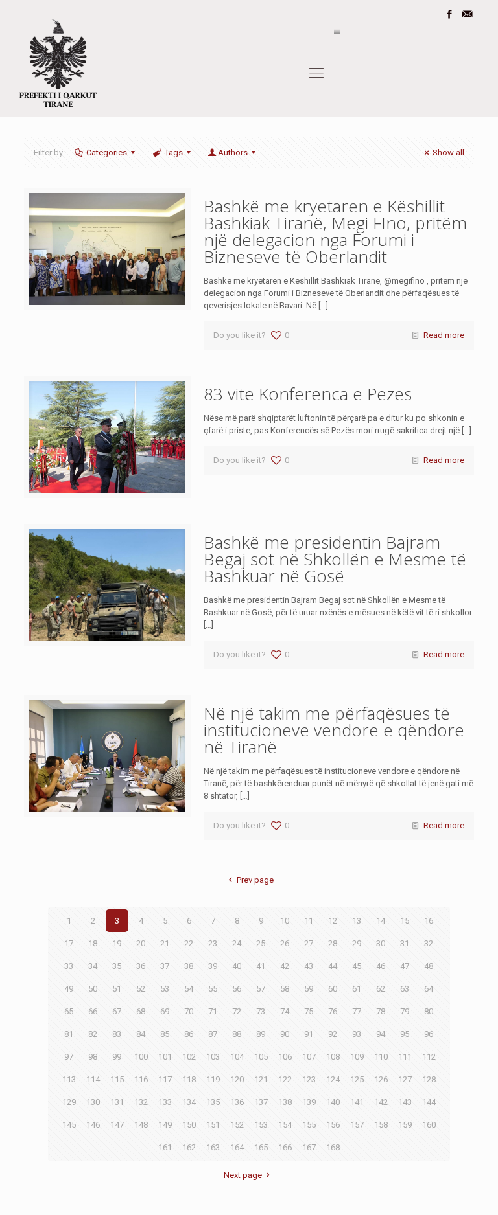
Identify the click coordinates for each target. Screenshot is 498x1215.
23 (212, 943)
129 (69, 1102)
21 (164, 943)
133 (165, 1102)
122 (285, 1079)
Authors (233, 152)
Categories (106, 152)
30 (380, 943)
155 (309, 1125)
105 (261, 1057)
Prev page (255, 880)
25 (260, 943)
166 (285, 1147)
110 (381, 1057)
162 (189, 1147)
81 (68, 1034)
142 (381, 1102)
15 (404, 920)
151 (213, 1125)
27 (308, 943)
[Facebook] (449, 14)
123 (309, 1079)
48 (428, 966)
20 (140, 943)
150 (189, 1125)
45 (356, 966)
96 (428, 1034)
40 (236, 966)
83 (116, 1034)
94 (380, 1034)
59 (308, 989)
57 (260, 989)
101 (165, 1057)
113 (69, 1079)
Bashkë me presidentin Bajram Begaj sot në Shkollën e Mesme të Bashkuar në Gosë (335, 558)
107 (309, 1057)
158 (381, 1125)
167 (309, 1147)
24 (236, 943)
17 (68, 943)
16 (428, 920)
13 (356, 920)
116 (141, 1079)
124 (333, 1079)
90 (284, 1034)
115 (117, 1079)
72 (236, 1011)
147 (117, 1125)
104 (237, 1057)
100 (141, 1057)
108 (333, 1057)
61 (356, 989)
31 (404, 943)
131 (117, 1102)
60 (332, 989)
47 (404, 966)
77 (356, 1011)
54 (188, 989)
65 (68, 1011)
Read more (443, 335)
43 (308, 966)
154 (285, 1125)
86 (188, 1034)
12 (332, 920)
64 (428, 989)
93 (356, 1034)
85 (164, 1034)
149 (165, 1125)
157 (357, 1125)
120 (237, 1079)
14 (380, 920)
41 (260, 966)
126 (381, 1079)
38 (188, 966)
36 (140, 966)
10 (284, 920)
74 (284, 1011)
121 (261, 1079)
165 (261, 1147)
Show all (448, 152)
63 (404, 989)
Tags (174, 152)
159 (405, 1125)
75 (308, 1011)
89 (260, 1034)
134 (189, 1102)
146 (93, 1125)
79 (404, 1011)
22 (188, 943)
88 (236, 1034)
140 (333, 1102)
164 (237, 1147)
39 (212, 966)
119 (213, 1079)
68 (140, 1011)
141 (357, 1102)
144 (429, 1102)
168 (333, 1147)
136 (237, 1102)
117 (165, 1079)
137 (261, 1102)
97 (68, 1057)
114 (93, 1079)
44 (332, 966)
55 (212, 989)
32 (428, 943)
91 (308, 1034)
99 (116, 1057)
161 (165, 1147)
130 (93, 1102)
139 (309, 1102)
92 (332, 1034)
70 (188, 1011)
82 (92, 1034)
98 (92, 1057)
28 (332, 943)
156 (333, 1125)
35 (116, 966)
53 (164, 989)
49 (68, 989)
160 (429, 1125)
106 (285, 1057)
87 (212, 1034)
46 (380, 966)
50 (92, 989)
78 (380, 1011)
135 (213, 1102)
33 (68, 966)
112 (429, 1057)
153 (261, 1125)
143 (405, 1102)
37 (164, 966)
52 (140, 989)
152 (237, 1125)
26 (284, 943)
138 (285, 1102)
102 (189, 1057)
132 (141, 1102)
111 (405, 1057)
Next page (243, 1175)
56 (236, 989)
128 (429, 1079)
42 (284, 966)
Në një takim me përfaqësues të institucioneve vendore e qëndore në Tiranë (334, 729)
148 (141, 1125)
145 (69, 1125)
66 (92, 1011)
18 (92, 943)
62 (380, 989)
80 (428, 1011)
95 (404, 1034)
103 (213, 1057)
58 (284, 989)
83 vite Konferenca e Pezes (308, 393)
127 (405, 1079)
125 (357, 1079)
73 (260, 1011)
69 (164, 1011)
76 (332, 1011)
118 (189, 1079)
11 (308, 920)
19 (116, 943)
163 (213, 1147)
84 (140, 1034)
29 (356, 943)
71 (212, 1011)
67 (116, 1011)
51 (116, 989)
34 (92, 966)
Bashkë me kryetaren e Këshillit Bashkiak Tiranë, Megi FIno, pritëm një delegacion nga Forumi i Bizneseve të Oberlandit (335, 231)
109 (357, 1057)
